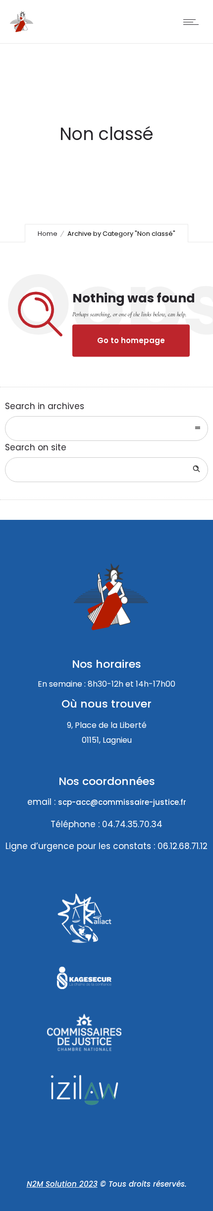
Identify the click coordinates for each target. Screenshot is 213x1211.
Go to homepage (131, 341)
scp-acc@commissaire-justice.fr (122, 802)
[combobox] (106, 428)
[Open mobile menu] (193, 22)
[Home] (21, 30)
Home (47, 233)
